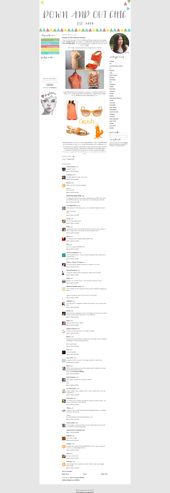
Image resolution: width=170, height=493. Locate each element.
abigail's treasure (71, 328)
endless (66, 93)
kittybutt (68, 435)
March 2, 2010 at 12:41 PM (72, 223)
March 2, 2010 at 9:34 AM (72, 192)
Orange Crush (70, 42)
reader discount (113, 112)
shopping (112, 114)
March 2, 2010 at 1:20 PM (72, 249)
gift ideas (112, 77)
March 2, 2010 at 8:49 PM (72, 373)
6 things (111, 61)
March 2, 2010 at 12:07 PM (72, 215)
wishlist (111, 128)
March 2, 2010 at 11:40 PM (72, 432)
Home (85, 474)
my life (111, 100)
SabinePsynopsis (71, 270)
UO (95, 142)
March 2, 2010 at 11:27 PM (72, 419)
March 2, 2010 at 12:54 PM (72, 232)
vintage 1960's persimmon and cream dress (73, 92)
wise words (112, 125)
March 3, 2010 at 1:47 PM (72, 440)
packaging (112, 105)
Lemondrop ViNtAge (78, 371)
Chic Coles (69, 358)
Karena (68, 183)
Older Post (104, 474)
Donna (68, 311)
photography (113, 109)
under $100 (112, 121)
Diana (68, 236)
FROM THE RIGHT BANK (73, 196)
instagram (112, 91)
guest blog (112, 79)
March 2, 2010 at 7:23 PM (72, 346)
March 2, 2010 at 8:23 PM (72, 354)
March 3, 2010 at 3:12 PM (72, 450)
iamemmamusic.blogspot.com (75, 430)
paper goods (112, 107)
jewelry (111, 95)
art (110, 68)
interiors (111, 93)
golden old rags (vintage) (100, 93)
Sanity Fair (69, 398)
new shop (112, 102)
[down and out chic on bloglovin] (49, 114)
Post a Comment (67, 471)
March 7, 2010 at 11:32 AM (72, 467)
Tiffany (68, 408)
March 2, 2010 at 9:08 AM (72, 179)
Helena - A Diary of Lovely (74, 262)
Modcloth (101, 144)
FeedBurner (53, 87)
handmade (112, 84)
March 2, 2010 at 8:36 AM (72, 171)
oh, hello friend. (71, 388)
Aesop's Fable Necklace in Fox (89, 144)
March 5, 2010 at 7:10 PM (72, 458)
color (110, 73)
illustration (112, 89)
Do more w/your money (115, 66)
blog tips (111, 70)
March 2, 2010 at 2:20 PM (72, 282)
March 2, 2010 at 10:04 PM (72, 394)
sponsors (112, 116)
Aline (68, 453)
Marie (68, 366)
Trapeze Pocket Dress (67, 142)
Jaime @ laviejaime (72, 252)
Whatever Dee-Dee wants (73, 286)
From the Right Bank (68, 43)
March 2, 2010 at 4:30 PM (72, 317)
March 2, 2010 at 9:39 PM (72, 385)
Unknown (69, 461)
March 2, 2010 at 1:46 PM (72, 274)
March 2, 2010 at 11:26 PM (72, 404)
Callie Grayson (70, 377)
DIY (110, 63)
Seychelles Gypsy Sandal (98, 92)
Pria (67, 350)
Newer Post (65, 474)
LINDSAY (69, 301)
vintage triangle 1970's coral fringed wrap (82, 93)
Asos (76, 142)
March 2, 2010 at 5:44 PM (72, 325)
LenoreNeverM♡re (72, 205)
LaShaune (69, 175)
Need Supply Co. (91, 95)
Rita (67, 244)
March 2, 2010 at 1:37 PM (72, 266)
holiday (111, 86)
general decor (113, 75)
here (87, 45)
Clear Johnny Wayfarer (86, 142)
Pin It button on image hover (85, 492)
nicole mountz (70, 166)
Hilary (68, 278)
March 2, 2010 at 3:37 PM (72, 297)
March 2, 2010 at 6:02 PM (72, 333)
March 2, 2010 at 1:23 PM (72, 258)
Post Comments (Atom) (77, 477)
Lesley (68, 218)
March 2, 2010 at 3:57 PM (72, 307)
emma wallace (70, 423)
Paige (68, 226)
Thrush (88, 92)
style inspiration (113, 118)
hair (110, 82)
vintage (111, 123)
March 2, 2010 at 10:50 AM (72, 202)
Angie (68, 320)
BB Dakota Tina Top (80, 95)
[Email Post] (73, 156)
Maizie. (68, 336)
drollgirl (68, 444)
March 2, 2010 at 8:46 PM (72, 362)
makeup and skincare (115, 98)
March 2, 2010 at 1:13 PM (72, 241)
